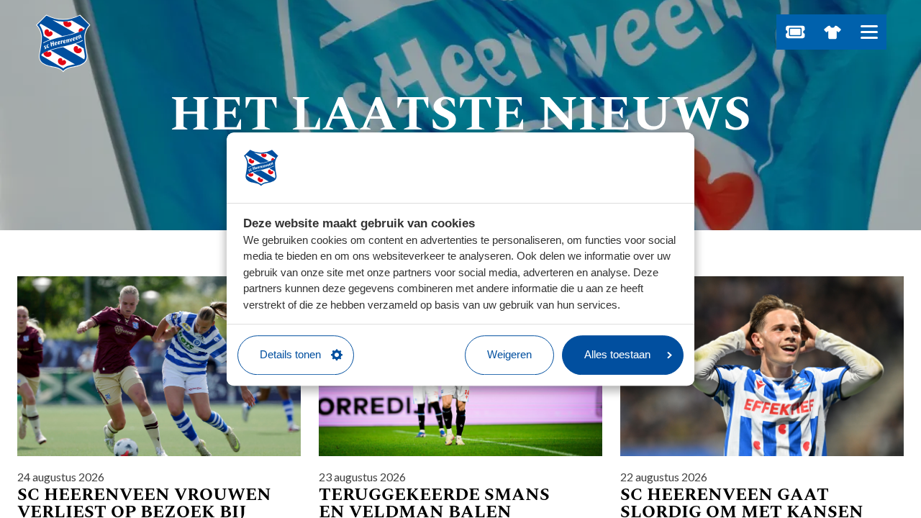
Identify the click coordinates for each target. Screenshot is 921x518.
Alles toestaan (617, 354)
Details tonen (290, 354)
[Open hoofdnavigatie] (868, 32)
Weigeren (509, 354)
